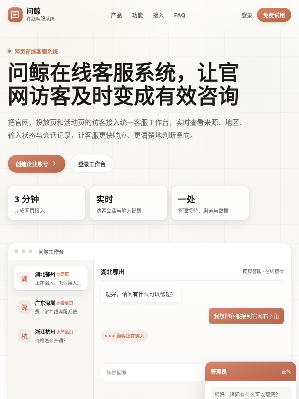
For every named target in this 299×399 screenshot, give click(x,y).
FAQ (179, 15)
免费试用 (274, 15)
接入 (158, 15)
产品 (116, 15)
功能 (137, 15)
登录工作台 (92, 164)
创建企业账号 (32, 164)
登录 (246, 15)
